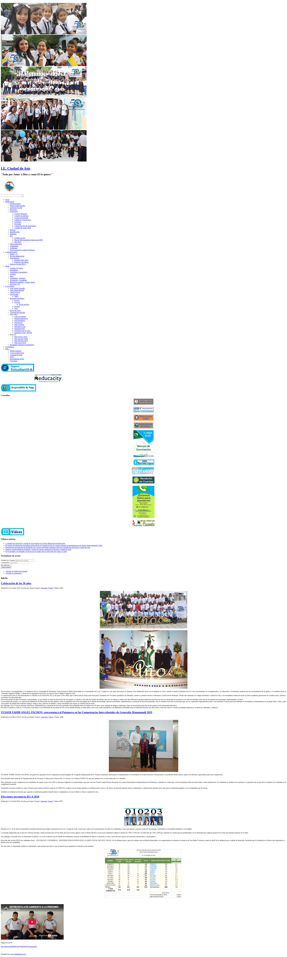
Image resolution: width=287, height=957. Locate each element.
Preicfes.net (18, 323)
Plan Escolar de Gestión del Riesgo (22, 250)
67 (27, 946)
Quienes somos (15, 204)
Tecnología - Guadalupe (18, 280)
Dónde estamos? (16, 351)
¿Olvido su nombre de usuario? (16, 571)
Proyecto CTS (15, 284)
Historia (12, 230)
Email (50, 588)
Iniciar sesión (6, 567)
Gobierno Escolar (16, 208)
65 (23, 946)
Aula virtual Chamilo (17, 288)
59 (13, 946)
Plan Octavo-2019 (20, 337)
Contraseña (5, 563)
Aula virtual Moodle (17, 290)
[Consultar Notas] (48, 381)
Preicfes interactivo (21, 319)
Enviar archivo (24, 304)
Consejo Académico (21, 216)
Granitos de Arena (16, 268)
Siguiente (31, 946)
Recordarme (5, 565)
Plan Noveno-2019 (21, 339)
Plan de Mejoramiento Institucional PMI (28, 240)
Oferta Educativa (16, 244)
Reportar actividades (17, 298)
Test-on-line (14, 294)
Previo (7, 946)
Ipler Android (19, 325)
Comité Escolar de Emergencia (25, 226)
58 (11, 946)
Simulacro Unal (19, 327)
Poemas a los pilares (21, 262)
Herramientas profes (17, 359)
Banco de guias (15, 310)
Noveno (17, 302)
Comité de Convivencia (22, 220)
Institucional (9, 202)
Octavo (17, 300)
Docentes (17, 224)
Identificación (15, 232)
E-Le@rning (9, 286)
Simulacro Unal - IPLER (23, 333)
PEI (11, 236)
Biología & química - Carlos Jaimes (22, 282)
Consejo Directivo (20, 214)
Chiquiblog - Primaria (17, 278)
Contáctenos (9, 347)
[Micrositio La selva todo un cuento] (143, 523)
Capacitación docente (17, 312)
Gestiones (17, 222)
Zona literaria (14, 258)
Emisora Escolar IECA (18, 264)
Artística (13, 274)
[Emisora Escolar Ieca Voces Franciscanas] (143, 412)
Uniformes (13, 248)
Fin (36, 946)
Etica (11, 276)
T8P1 (16, 296)
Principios (13, 210)
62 (18, 946)
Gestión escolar (19, 238)
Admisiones (14, 246)
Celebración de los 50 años (16, 583)
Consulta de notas (16, 355)
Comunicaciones (11, 252)
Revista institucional (17, 256)
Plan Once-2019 (20, 343)
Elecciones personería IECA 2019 (20, 796)
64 (22, 946)
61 (16, 946)
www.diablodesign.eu (18, 954)
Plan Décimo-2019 (21, 341)
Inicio (7, 200)
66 (25, 946)
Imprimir (44, 588)
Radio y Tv (14, 254)
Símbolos (13, 234)
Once (16, 308)
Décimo (17, 306)
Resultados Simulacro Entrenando (22, 345)
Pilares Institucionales (17, 206)
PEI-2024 (17, 242)
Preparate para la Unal (22, 331)
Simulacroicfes (19, 329)
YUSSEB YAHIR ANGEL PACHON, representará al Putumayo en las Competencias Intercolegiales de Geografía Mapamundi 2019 (76, 712)
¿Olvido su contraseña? (13, 573)
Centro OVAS (15, 292)
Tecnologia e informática (18, 272)
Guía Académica (20, 317)
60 (14, 946)
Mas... (7, 349)
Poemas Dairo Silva (21, 260)
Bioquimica (14, 270)
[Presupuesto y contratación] (143, 404)
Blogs (7, 266)
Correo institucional (17, 353)
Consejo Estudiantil (21, 218)
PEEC (12, 357)
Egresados (13, 361)
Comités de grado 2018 (22, 228)
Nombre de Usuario (8, 560)
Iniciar (3, 946)
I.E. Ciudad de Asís (15, 168)
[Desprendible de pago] (18, 391)
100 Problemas (19, 321)
